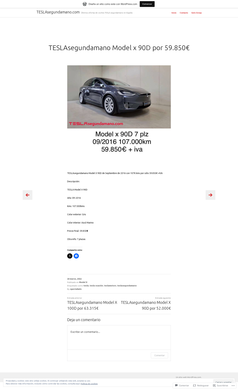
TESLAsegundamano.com (58, 12)
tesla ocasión (96, 286)
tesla (86, 286)
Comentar (159, 355)
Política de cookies (89, 384)
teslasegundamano (127, 286)
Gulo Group (196, 13)
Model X (83, 282)
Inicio (173, 13)
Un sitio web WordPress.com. (189, 377)
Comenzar (147, 4)
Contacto (184, 13)
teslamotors (110, 286)
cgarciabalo (76, 289)
